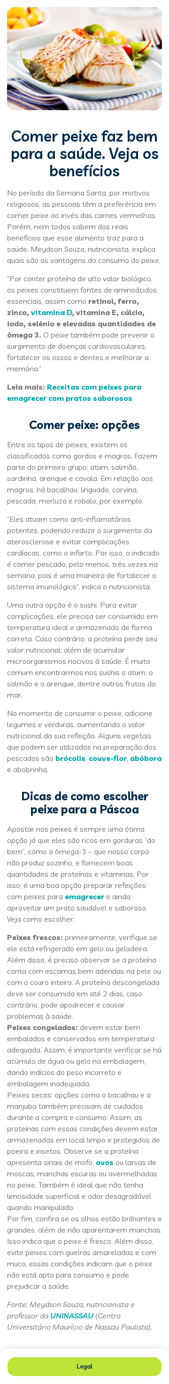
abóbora (145, 758)
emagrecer (84, 896)
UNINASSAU (71, 1315)
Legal (84, 1366)
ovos (105, 1162)
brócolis (70, 758)
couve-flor (108, 758)
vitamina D (51, 312)
